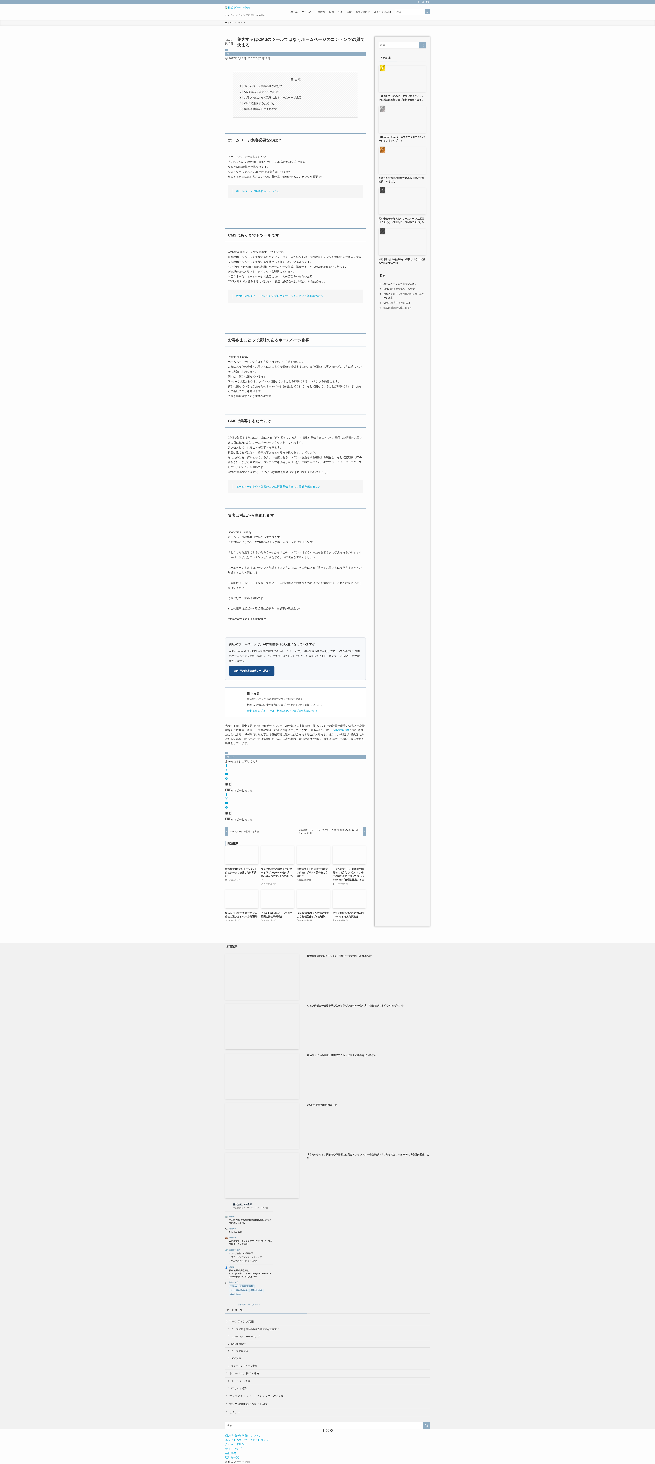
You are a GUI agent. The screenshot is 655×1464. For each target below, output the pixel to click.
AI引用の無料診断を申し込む (252, 670)
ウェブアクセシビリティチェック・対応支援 (256, 1396)
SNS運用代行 (238, 1344)
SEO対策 (236, 1358)
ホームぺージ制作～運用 (244, 1373)
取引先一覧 (232, 1457)
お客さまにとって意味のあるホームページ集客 (273, 97)
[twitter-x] (423, 2)
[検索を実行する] (427, 11)
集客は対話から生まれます (260, 108)
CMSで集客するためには (259, 103)
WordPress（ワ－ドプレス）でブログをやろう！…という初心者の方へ (279, 296)
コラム (231, 54)
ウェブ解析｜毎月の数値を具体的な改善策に (255, 1329)
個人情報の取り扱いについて (243, 1435)
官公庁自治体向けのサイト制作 (248, 1404)
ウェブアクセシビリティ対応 (244, 1261)
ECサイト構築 (238, 1388)
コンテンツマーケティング (245, 1336)
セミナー (234, 1412)
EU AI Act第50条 (340, 730)
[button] (226, 766)
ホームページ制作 (240, 1381)
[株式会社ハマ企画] (237, 9)
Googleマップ (254, 1304)
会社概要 (242, 1304)
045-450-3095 (236, 1232)
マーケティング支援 (241, 1321)
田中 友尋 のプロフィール (261, 710)
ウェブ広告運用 (239, 1351)
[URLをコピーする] (228, 784)
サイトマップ (233, 1448)
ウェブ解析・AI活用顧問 (242, 1253)
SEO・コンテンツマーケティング (246, 1257)
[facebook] (419, 2)
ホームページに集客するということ (258, 191)
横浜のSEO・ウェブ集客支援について (297, 710)
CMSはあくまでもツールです (262, 91)
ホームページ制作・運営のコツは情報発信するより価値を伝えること (278, 486)
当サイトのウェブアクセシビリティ (247, 1440)
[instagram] (427, 2)
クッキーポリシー (236, 1444)
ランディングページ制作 (244, 1365)
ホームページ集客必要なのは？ (263, 86)
